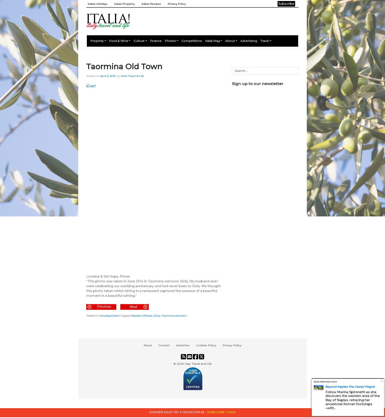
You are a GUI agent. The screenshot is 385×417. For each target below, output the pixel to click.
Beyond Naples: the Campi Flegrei (350, 387)
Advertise (182, 345)
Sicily (156, 315)
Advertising (248, 41)
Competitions (191, 41)
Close (381, 381)
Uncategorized (109, 315)
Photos (170, 41)
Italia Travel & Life (132, 76)
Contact (164, 345)
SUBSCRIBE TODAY (221, 412)
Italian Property (124, 3)
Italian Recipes (151, 3)
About (230, 41)
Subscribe (286, 4)
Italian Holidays (97, 3)
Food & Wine (118, 41)
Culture (139, 41)
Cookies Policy (206, 345)
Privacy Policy (177, 3)
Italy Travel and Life (198, 363)
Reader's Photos (141, 315)
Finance (156, 41)
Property (97, 41)
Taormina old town (173, 315)
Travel (264, 41)
